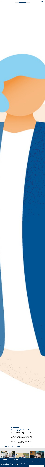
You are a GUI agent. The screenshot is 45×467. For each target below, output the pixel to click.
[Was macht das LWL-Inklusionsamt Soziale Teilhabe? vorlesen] (13, 427)
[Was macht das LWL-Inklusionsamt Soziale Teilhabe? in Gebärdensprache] (11, 427)
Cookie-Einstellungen (22, 457)
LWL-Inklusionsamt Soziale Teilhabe (4, 1)
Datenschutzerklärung (15, 464)
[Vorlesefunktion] (2, 452)
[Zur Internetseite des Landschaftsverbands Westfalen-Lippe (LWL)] (43, 1)
